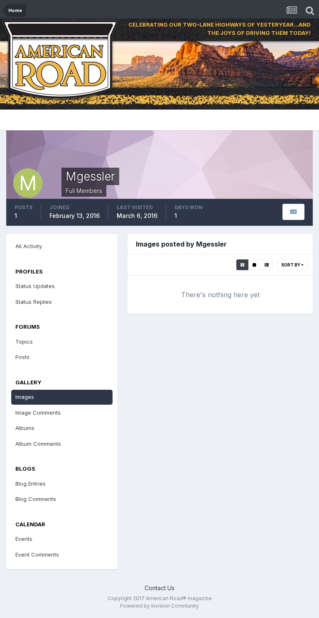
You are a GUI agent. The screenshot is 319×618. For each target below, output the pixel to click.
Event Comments (37, 554)
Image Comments (38, 412)
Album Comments (38, 443)
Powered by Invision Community (159, 606)
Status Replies (33, 301)
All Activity (28, 246)
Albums (24, 428)
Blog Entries (30, 483)
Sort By (291, 264)
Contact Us (159, 587)
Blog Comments (35, 499)
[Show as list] (266, 264)
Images (24, 396)
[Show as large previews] (254, 264)
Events (23, 538)
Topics (24, 341)
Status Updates (35, 286)
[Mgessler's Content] (293, 212)
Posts (22, 357)
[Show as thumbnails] (242, 264)
